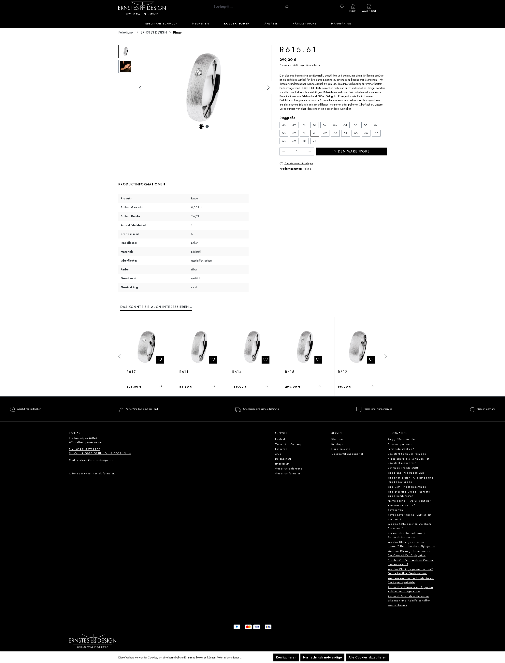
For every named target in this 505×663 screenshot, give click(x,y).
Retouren (281, 449)
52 (324, 125)
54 (345, 125)
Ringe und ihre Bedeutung (406, 473)
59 (294, 133)
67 (376, 133)
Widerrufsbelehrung (289, 468)
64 (345, 133)
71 (314, 141)
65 (356, 133)
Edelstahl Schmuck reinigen (407, 454)
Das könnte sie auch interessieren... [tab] (156, 307)
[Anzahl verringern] (284, 151)
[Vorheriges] (140, 87)
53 (335, 125)
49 (294, 125)
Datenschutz (283, 459)
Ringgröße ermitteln (401, 439)
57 (376, 125)
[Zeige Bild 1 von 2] (201, 126)
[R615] (204, 87)
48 (284, 125)
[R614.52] (252, 347)
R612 (343, 372)
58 (284, 133)
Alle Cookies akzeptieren (367, 657)
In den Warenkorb (351, 151)
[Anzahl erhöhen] (310, 151)
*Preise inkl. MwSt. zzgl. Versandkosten (300, 65)
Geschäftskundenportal (347, 454)
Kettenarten (395, 510)
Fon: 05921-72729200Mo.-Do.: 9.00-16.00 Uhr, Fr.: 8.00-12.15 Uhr (100, 451)
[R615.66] (305, 347)
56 (366, 125)
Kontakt (280, 439)
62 (325, 133)
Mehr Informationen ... (229, 657)
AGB (278, 454)
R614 (237, 372)
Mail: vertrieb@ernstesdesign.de (91, 460)
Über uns (337, 439)
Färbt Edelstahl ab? (401, 449)
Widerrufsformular (287, 473)
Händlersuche (340, 449)
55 (355, 125)
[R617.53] (146, 347)
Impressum (282, 464)
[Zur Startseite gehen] (142, 8)
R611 (184, 372)
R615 (290, 372)
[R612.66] (358, 347)
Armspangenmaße (400, 444)
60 (304, 133)
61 (314, 133)
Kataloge (337, 444)
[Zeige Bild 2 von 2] (207, 126)
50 (304, 125)
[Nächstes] (268, 87)
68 (284, 141)
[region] (195, 87)
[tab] (141, 184)
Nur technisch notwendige (322, 657)
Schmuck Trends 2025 (403, 468)
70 (304, 141)
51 (314, 125)
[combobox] (247, 6)
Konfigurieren (286, 657)
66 (366, 133)
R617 (131, 372)
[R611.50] (199, 347)
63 (335, 133)
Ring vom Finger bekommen (407, 487)
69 (294, 141)
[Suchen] (286, 6)
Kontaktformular (103, 473)
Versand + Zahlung (288, 444)
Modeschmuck (397, 605)
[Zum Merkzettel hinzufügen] (160, 360)
